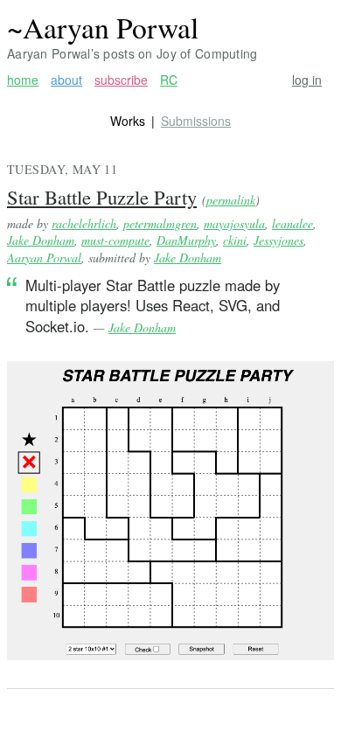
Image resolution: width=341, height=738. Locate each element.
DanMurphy (186, 240)
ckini (235, 240)
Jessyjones (278, 240)
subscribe (121, 80)
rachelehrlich (84, 223)
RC (168, 80)
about (66, 80)
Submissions (196, 120)
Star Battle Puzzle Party (102, 197)
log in (307, 80)
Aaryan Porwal (44, 257)
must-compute (115, 240)
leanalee (292, 223)
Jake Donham (40, 240)
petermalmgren (160, 223)
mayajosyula (234, 223)
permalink (230, 199)
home (22, 80)
